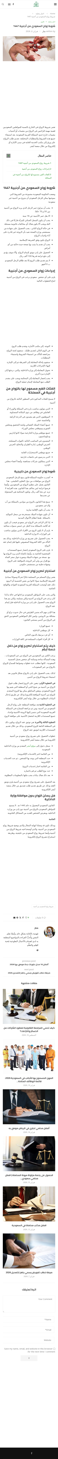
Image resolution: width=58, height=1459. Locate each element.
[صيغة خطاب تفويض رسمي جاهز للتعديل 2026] (29, 1250)
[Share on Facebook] (23, 917)
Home (52, 13)
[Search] (2, 4)
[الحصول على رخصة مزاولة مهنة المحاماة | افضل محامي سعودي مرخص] (29, 1153)
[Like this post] (26, 917)
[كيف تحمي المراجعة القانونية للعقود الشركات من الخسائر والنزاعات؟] (29, 1006)
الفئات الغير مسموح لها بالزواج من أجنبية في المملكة (32, 176)
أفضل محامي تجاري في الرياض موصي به (29, 1128)
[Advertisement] (29, 95)
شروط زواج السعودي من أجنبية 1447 (33, 163)
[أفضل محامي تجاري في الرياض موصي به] (29, 1106)
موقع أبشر (31, 745)
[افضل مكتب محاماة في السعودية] (29, 1203)
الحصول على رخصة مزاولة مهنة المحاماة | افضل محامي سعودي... (29, 1176)
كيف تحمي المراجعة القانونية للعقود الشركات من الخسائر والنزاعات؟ (29, 1029)
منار (44, 31)
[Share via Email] (14, 917)
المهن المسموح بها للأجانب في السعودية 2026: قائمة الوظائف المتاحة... (29, 1079)
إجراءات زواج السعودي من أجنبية (35, 168)
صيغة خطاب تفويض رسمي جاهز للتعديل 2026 (29, 1272)
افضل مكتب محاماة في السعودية (29, 1225)
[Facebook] (13, 4)
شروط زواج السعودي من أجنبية (43, 906)
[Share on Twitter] (20, 917)
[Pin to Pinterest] (17, 917)
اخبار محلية (40, 13)
